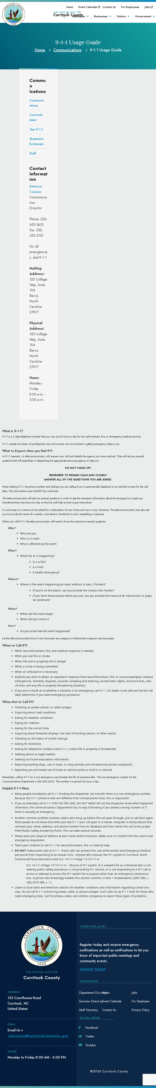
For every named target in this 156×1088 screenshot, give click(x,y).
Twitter (89, 1036)
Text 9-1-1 (36, 129)
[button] (64, 16)
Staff (32, 153)
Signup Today (93, 969)
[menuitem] (69, 7)
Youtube (90, 1045)
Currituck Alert (35, 117)
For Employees (130, 7)
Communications (36, 103)
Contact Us (109, 7)
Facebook (91, 1027)
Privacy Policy (140, 1010)
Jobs (147, 7)
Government (143, 16)
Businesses (100, 16)
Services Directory (91, 1001)
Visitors (121, 16)
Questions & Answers (36, 141)
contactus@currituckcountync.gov (38, 1035)
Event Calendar (87, 7)
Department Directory (93, 993)
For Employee (140, 1001)
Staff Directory (88, 1010)
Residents (78, 16)
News (69, 7)
